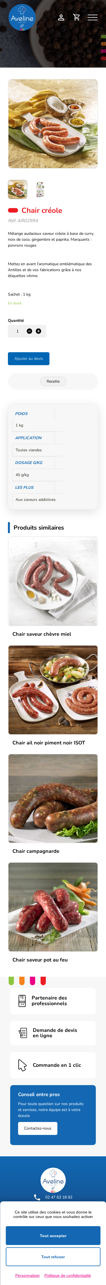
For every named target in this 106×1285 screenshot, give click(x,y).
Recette (53, 381)
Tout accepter (53, 1235)
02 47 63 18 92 (58, 1197)
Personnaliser (27, 1275)
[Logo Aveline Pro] (53, 1180)
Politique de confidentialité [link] (67, 1275)
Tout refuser (53, 1257)
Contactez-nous (37, 1128)
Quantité (16, 320)
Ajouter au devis (28, 358)
